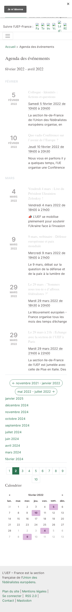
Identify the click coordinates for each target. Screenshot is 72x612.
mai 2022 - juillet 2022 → (36, 391)
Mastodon (24, 600)
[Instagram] (48, 26)
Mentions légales (34, 591)
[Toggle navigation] (7, 36)
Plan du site (10, 591)
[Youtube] (53, 26)
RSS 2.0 (30, 596)
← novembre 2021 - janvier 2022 (36, 383)
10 (36, 479)
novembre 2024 (16, 412)
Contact (8, 600)
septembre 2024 (17, 425)
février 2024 (14, 459)
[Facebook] (37, 26)
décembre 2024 (16, 405)
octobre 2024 (15, 419)
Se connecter (12, 596)
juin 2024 (12, 439)
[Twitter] (42, 26)
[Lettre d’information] (59, 26)
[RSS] (65, 26)
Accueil (10, 47)
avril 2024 (12, 445)
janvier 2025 (14, 398)
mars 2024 (13, 452)
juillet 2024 (13, 432)
